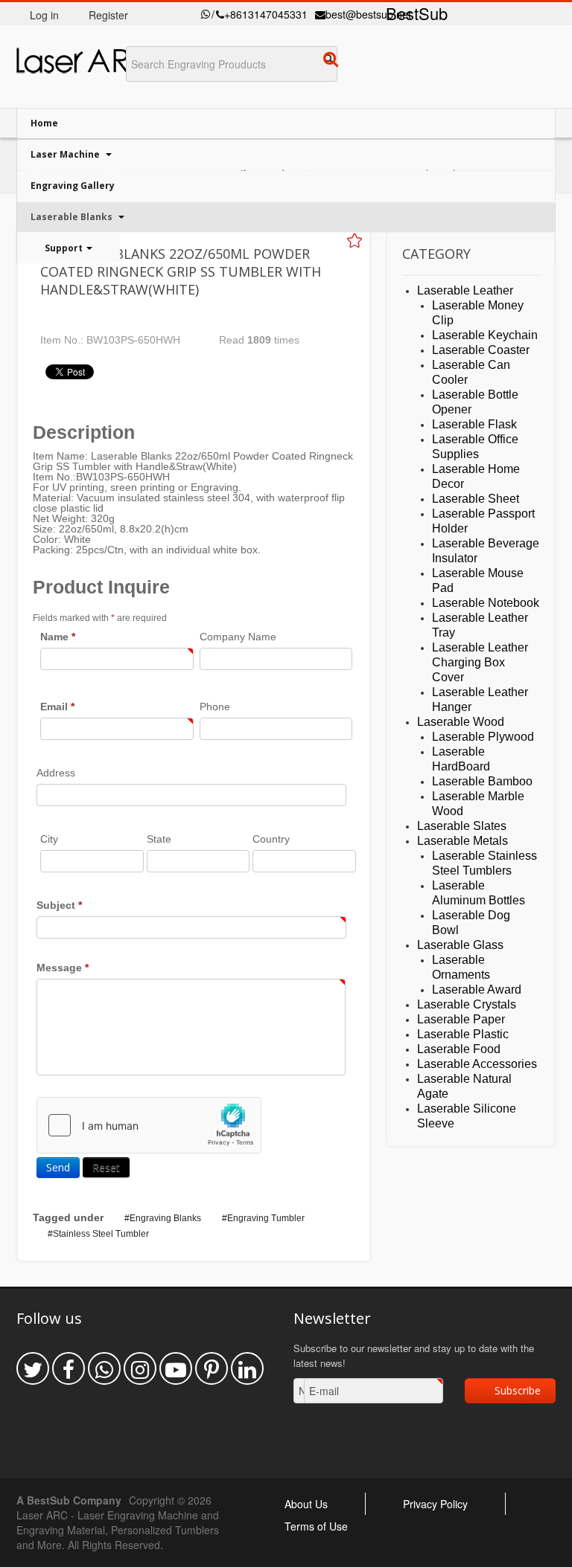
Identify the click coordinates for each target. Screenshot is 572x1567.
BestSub (417, 13)
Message (62, 968)
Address (55, 773)
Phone (215, 706)
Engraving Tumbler (266, 1218)
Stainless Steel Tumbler (101, 1234)
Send (58, 1167)
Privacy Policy (435, 1503)
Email (57, 706)
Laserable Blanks (73, 216)
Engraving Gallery (73, 185)
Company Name (238, 637)
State (159, 839)
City (49, 839)
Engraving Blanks (165, 1218)
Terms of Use (316, 1526)
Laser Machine (66, 154)
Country (271, 839)
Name (57, 637)
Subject (59, 905)
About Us (306, 1503)
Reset (106, 1167)
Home (44, 123)
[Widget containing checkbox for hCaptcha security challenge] (148, 1125)
